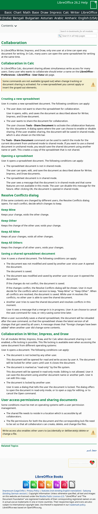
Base (35, 12)
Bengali (18, 18)
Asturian (47, 18)
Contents (7, 25)
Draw (44, 12)
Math (26, 12)
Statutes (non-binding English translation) (61, 490)
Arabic (58, 18)
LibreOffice (89, 12)
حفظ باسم (92, 450)
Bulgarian (32, 18)
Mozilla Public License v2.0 (51, 496)
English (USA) (87, 18)
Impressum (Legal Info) (14, 490)
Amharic (71, 18)
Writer (75, 12)
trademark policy (77, 504)
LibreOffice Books (49, 476)
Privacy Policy (33, 490)
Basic (8, 12)
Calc (66, 12)
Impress (56, 12)
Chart (17, 12)
